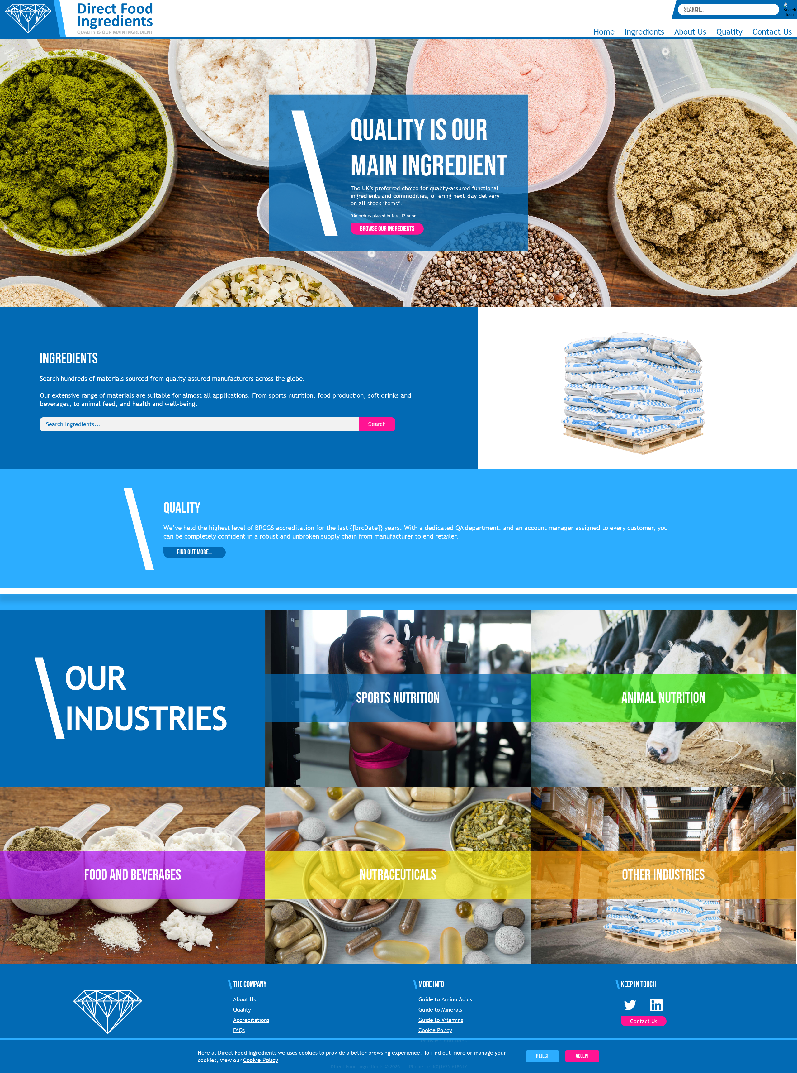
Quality (729, 31)
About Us (244, 999)
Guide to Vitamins (440, 1019)
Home (604, 31)
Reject (542, 1056)
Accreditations (251, 1019)
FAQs (239, 1030)
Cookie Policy (435, 1030)
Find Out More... (194, 552)
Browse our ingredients (387, 229)
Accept (582, 1056)
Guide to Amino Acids (445, 999)
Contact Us (772, 31)
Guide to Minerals (440, 1009)
